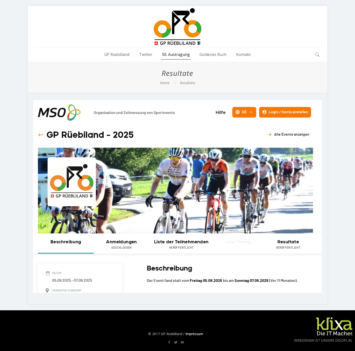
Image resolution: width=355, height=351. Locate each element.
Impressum (194, 333)
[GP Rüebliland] (177, 26)
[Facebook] (169, 342)
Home (165, 82)
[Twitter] (175, 342)
